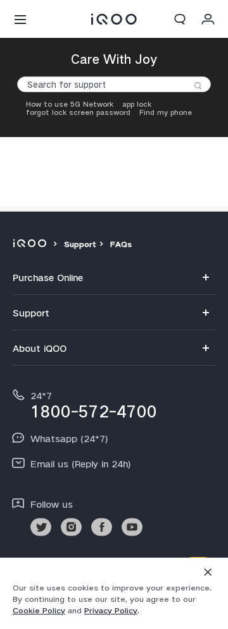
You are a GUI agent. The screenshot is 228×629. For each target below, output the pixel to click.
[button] (20, 19)
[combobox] (114, 84)
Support (80, 244)
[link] (40, 527)
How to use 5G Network (69, 104)
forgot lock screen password (78, 113)
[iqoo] (31, 244)
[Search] (198, 85)
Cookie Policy (39, 610)
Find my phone (165, 113)
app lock (136, 104)
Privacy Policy (110, 610)
